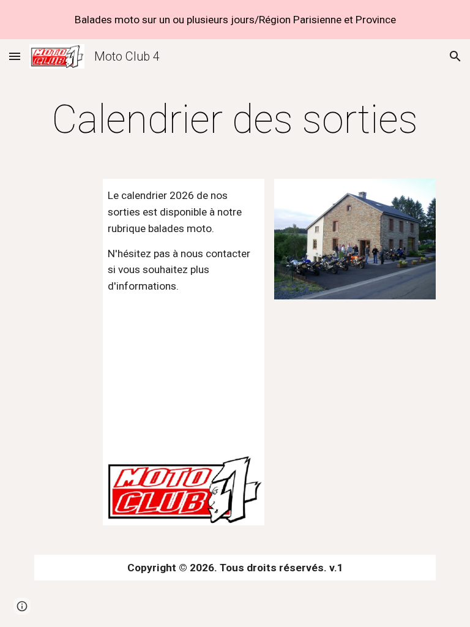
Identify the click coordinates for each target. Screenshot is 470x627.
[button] (14, 56)
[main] (234, 120)
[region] (235, 19)
